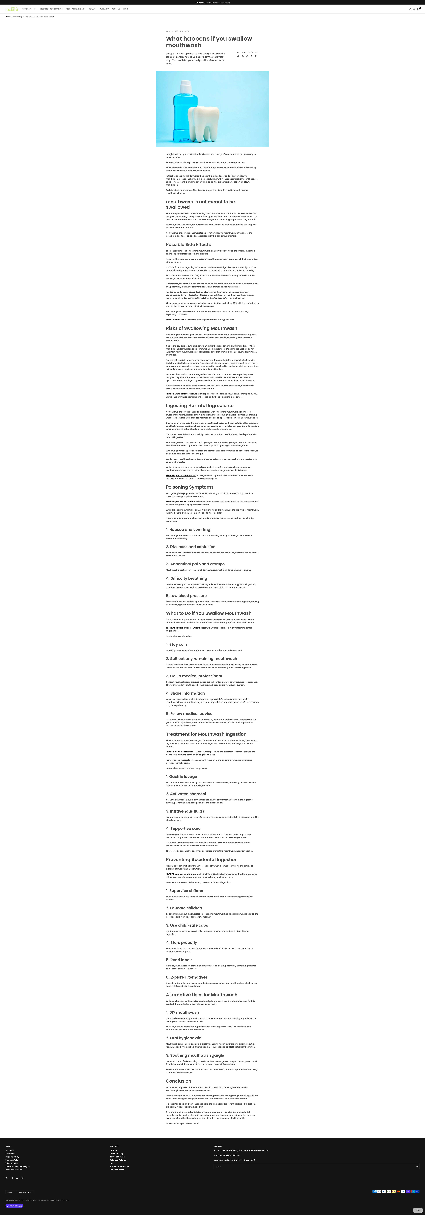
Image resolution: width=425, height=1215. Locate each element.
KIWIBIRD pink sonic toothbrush (181, 475)
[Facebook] (238, 56)
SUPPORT (114, 1146)
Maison (8, 17)
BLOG (125, 9)
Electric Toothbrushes (50, 9)
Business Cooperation (119, 1166)
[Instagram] (13, 1178)
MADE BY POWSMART (15, 1170)
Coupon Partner (117, 1170)
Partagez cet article (247, 52)
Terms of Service (117, 1157)
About (8, 1146)
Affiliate (113, 1150)
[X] (243, 56)
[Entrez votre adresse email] (417, 1166)
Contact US (11, 1153)
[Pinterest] (247, 56)
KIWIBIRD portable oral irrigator (181, 751)
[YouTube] (18, 1178)
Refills (92, 9)
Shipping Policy (12, 1157)
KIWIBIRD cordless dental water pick (183, 874)
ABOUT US (116, 9)
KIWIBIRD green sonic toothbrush (182, 501)
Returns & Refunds (118, 1160)
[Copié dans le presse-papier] (256, 56)
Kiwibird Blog (17, 17)
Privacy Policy (12, 1163)
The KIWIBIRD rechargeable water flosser (186, 628)
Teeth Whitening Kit (75, 9)
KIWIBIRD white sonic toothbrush (181, 393)
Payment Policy (12, 1160)
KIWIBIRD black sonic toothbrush (182, 319)
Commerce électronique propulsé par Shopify (51, 1200)
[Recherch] (414, 9)
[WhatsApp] (252, 56)
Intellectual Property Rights (18, 1166)
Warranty (104, 9)
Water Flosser (28, 9)
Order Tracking (116, 1153)
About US (10, 1150)
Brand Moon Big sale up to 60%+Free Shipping (212, 2)
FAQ (111, 1163)
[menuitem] (30, 9)
